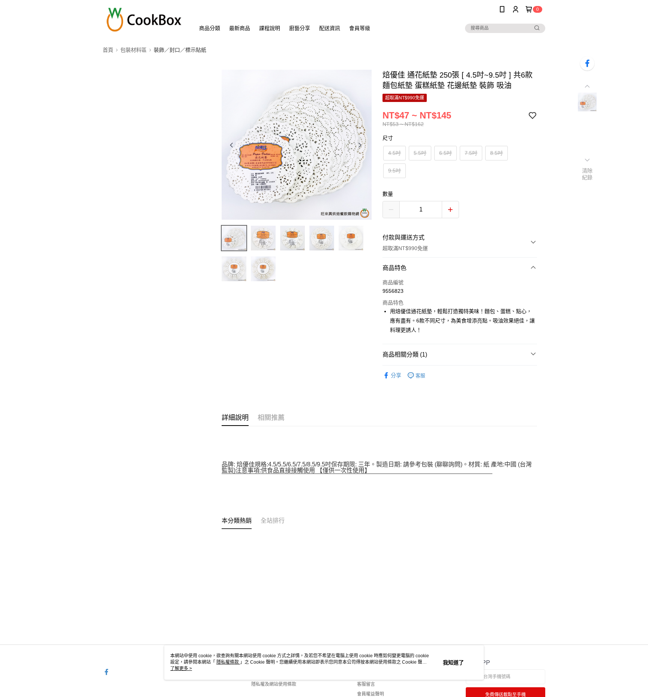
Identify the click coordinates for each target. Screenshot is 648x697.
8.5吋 (496, 153)
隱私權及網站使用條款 (273, 684)
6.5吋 (445, 153)
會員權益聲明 (370, 694)
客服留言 (366, 684)
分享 (396, 375)
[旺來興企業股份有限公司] (144, 19)
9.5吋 (394, 171)
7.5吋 (471, 153)
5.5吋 (420, 153)
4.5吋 (394, 153)
